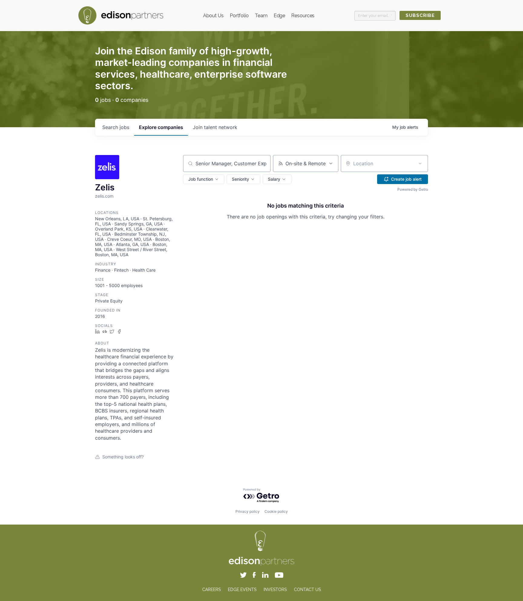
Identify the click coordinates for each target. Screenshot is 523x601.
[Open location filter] (420, 163)
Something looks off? (123, 456)
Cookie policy (276, 511)
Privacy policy (247, 511)
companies (161, 127)
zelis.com (104, 196)
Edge (279, 15)
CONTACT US (307, 589)
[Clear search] (262, 163)
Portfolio (239, 15)
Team (261, 15)
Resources (302, 15)
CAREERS (211, 589)
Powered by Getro (412, 189)
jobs (115, 127)
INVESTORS (275, 589)
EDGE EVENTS (242, 589)
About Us (213, 15)
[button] (203, 179)
